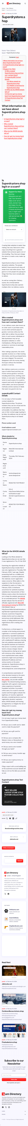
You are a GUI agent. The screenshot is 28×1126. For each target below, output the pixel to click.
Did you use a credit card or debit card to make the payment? (13, 726)
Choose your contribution (11, 225)
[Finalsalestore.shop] (14, 1030)
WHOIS (22, 598)
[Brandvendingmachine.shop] (14, 827)
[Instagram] (9, 1107)
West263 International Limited (13, 604)
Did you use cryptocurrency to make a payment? (12, 761)
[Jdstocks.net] (14, 838)
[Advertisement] (14, 160)
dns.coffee (5, 680)
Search (20, 861)
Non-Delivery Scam (8, 24)
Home (3, 8)
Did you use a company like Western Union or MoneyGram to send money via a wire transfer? (12, 740)
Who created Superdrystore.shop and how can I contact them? (14, 73)
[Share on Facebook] (10, 818)
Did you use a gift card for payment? (11, 732)
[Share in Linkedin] (13, 818)
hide (17, 57)
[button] (3, 3)
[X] (5, 893)
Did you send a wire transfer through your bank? (11, 748)
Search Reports (9, 856)
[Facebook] (8, 893)
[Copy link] (16, 818)
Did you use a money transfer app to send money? (13, 754)
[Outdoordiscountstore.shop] (14, 999)
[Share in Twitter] (7, 818)
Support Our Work (9, 69)
